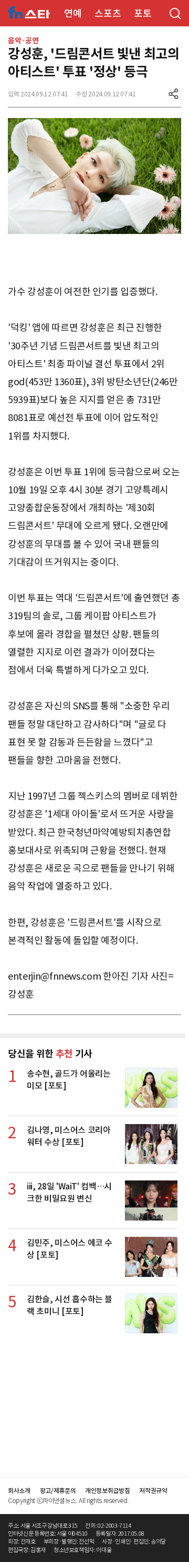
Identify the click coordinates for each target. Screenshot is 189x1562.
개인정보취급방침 (107, 1491)
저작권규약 (153, 1491)
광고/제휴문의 (58, 1491)
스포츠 (107, 13)
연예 (72, 13)
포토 (142, 13)
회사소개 (19, 1491)
